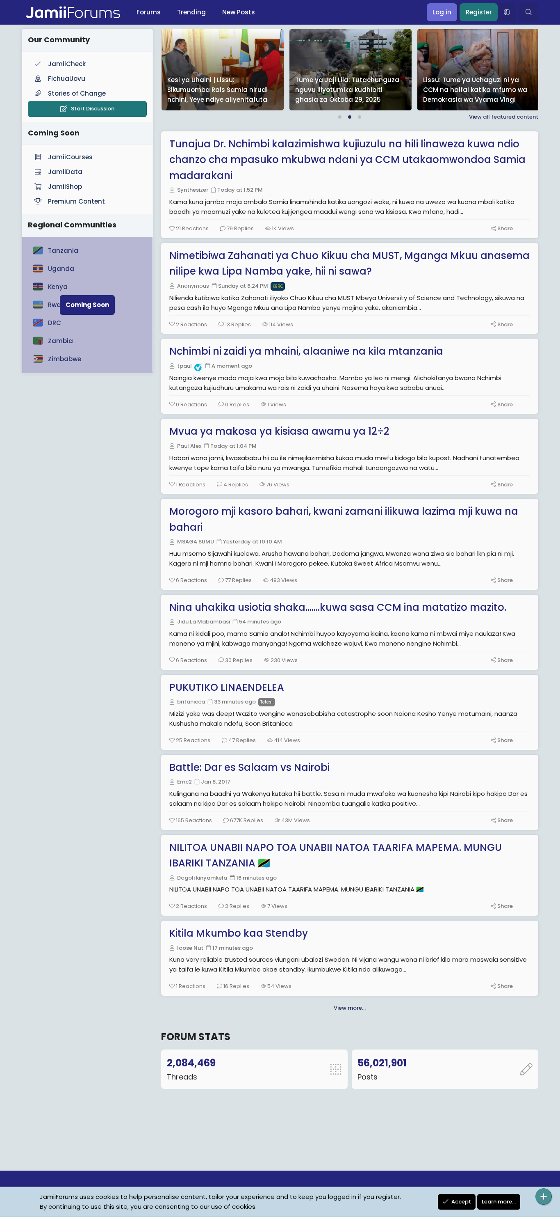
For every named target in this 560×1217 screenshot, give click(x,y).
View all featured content (503, 117)
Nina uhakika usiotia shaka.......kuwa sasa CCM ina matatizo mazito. (337, 607)
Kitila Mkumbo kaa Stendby (238, 933)
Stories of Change (77, 93)
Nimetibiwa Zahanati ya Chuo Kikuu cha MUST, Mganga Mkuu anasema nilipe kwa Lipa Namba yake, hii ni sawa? (349, 263)
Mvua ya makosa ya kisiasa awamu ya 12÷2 (279, 431)
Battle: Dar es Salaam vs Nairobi (249, 767)
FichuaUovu (66, 78)
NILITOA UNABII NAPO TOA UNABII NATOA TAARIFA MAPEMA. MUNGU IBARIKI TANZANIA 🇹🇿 (335, 855)
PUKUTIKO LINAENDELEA (226, 687)
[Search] (528, 12)
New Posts (238, 12)
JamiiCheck (67, 64)
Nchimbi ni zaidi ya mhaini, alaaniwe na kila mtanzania (306, 351)
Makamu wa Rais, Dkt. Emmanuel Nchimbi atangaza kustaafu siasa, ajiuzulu (370, 90)
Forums (149, 12)
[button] (507, 12)
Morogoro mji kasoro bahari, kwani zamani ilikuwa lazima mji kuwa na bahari (343, 519)
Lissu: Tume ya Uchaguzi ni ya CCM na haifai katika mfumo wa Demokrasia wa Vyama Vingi (242, 90)
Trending (191, 12)
